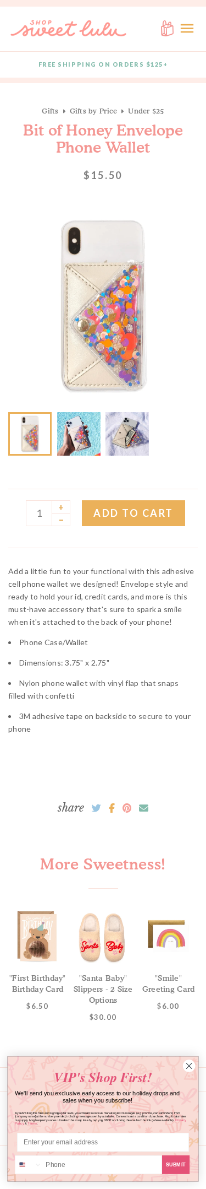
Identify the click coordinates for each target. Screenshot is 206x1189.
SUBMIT (176, 1164)
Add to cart (133, 513)
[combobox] (28, 1165)
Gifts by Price (94, 110)
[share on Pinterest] (127, 808)
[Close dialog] (189, 1066)
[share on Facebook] (112, 808)
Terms (32, 1124)
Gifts (50, 110)
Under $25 (146, 110)
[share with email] (143, 808)
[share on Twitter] (96, 808)
